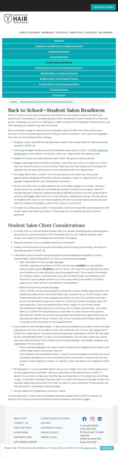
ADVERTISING (21, 432)
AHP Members (106, 32)
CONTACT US (21, 423)
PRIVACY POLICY (50, 432)
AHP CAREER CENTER (25, 442)
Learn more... (91, 448)
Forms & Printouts (59, 90)
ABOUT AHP (20, 418)
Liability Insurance (29, 32)
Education (61, 32)
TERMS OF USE (49, 437)
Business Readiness (59, 51)
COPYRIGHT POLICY (52, 427)
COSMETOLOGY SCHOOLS (55, 418)
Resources (91, 32)
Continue (107, 448)
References (59, 95)
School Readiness (59, 57)
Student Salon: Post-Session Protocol (59, 79)
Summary (59, 41)
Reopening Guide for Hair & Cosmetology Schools (46, 101)
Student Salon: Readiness (59, 62)
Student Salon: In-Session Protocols (59, 73)
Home (13, 101)
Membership (47, 32)
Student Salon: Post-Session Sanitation (59, 84)
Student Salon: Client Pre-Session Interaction (59, 68)
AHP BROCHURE (23, 437)
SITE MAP (46, 423)
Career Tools (76, 32)
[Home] (17, 18)
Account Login (103, 7)
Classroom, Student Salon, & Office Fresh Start (59, 46)
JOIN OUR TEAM (22, 427)
